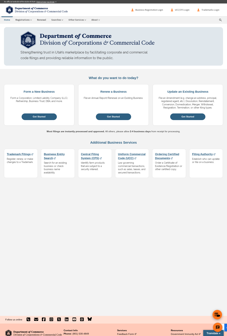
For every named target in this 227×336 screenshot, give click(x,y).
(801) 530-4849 (80, 333)
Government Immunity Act (186, 334)
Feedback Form (127, 334)
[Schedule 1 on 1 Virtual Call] (217, 314)
